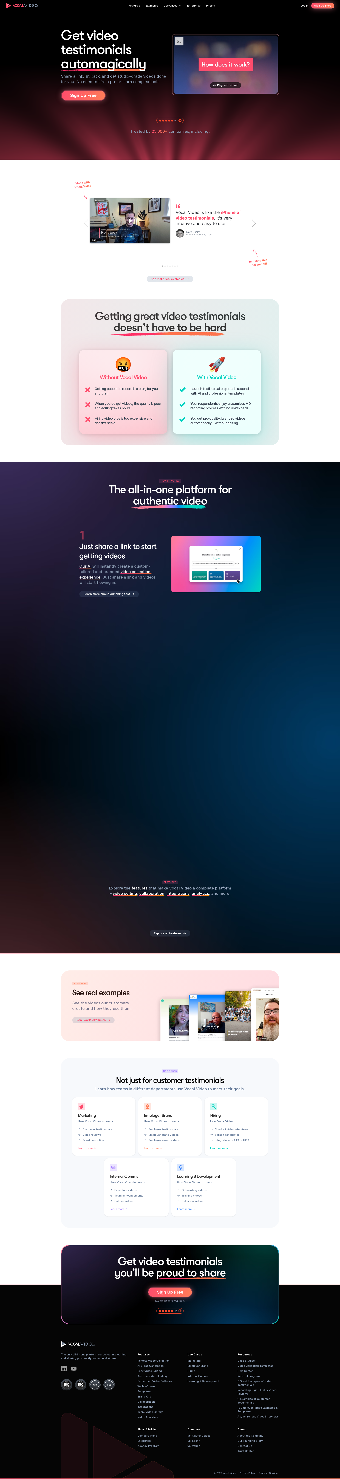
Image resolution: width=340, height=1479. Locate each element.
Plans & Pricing (147, 1429)
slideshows (89, 843)
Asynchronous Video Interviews (258, 1416)
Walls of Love (146, 1386)
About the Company (250, 1435)
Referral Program (248, 1376)
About (241, 1429)
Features (143, 1354)
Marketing (194, 1360)
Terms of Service (268, 1473)
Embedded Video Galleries (154, 1381)
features (140, 888)
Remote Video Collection (153, 1360)
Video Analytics (147, 1417)
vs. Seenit (194, 1440)
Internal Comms (198, 1376)
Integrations (145, 1406)
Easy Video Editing (149, 1371)
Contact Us (244, 1446)
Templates (144, 1391)
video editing (125, 893)
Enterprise (144, 1440)
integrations (178, 893)
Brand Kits (144, 1396)
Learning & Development (203, 1381)
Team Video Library (150, 1412)
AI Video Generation (150, 1365)
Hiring (191, 1371)
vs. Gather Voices (199, 1435)
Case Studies (246, 1360)
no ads (139, 848)
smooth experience (132, 666)
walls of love (141, 837)
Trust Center (245, 1451)
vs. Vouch (194, 1446)
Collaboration (146, 1401)
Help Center (245, 1371)
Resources (244, 1354)
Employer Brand (198, 1365)
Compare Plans (147, 1435)
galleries (120, 837)
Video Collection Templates (255, 1365)
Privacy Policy (247, 1473)
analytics (200, 893)
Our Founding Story (250, 1440)
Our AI (85, 566)
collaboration (151, 893)
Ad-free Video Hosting (152, 1376)
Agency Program (148, 1446)
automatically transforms (116, 739)
